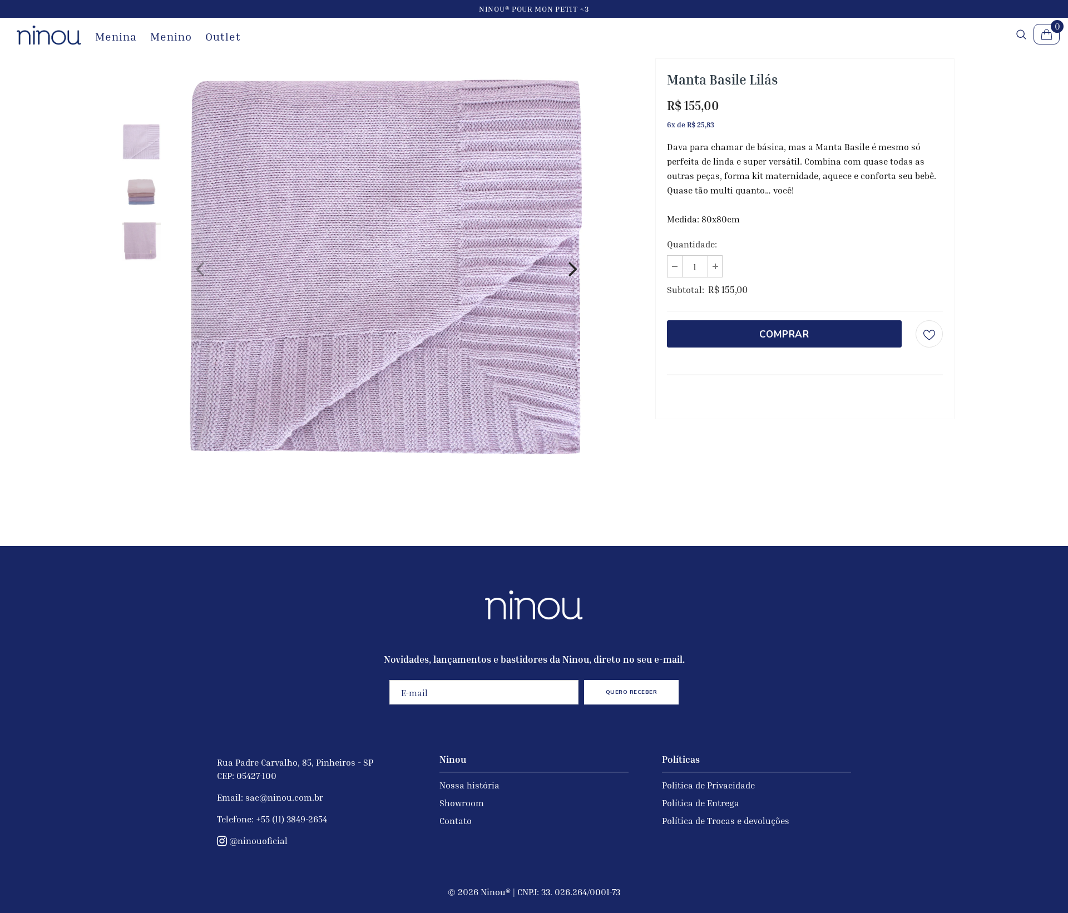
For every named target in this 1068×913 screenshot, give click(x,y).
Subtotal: (685, 289)
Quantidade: (692, 244)
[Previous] (200, 266)
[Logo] (49, 35)
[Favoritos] (929, 334)
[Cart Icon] (1047, 34)
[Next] (572, 266)
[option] (386, 266)
